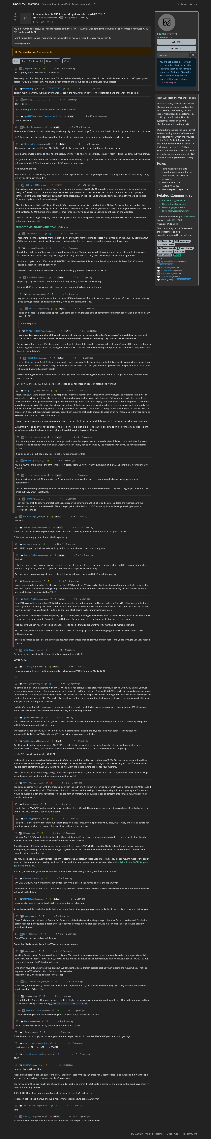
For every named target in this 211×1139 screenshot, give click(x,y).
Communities (49, 4)
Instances (159, 1134)
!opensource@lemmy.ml (173, 200)
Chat (66, 61)
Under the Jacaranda (26, 4)
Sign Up (193, 4)
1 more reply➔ (28, 324)
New (48, 61)
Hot (16, 61)
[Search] (178, 4)
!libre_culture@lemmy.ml (174, 204)
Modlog (177, 255)
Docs (169, 1134)
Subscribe (177, 42)
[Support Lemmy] (94, 4)
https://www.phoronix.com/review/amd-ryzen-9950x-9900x (45, 109)
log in (31, 52)
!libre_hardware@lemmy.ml (175, 211)
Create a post (176, 48)
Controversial (36, 61)
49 (37, 22)
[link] (42, 22)
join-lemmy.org (189, 1134)
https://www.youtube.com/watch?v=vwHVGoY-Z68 (42, 227)
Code (177, 1134)
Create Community (81, 4)
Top (23, 61)
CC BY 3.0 (177, 220)
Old (56, 61)
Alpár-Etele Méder (186, 217)
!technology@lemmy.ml (173, 207)
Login (184, 4)
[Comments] (25, 18)
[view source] (52, 22)
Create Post (64, 4)
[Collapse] (16, 68)
